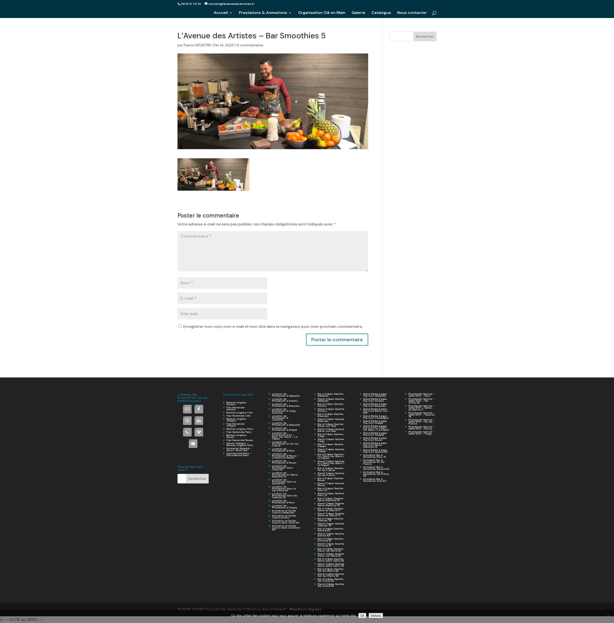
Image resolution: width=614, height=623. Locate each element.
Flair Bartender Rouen (239, 440)
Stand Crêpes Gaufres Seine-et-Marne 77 (331, 514)
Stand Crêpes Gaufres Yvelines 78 (331, 524)
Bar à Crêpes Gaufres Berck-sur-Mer (330, 425)
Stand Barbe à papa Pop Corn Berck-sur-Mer (376, 410)
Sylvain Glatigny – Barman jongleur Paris (239, 444)
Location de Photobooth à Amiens (285, 399)
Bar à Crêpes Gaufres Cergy (330, 435)
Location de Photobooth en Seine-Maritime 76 (285, 474)
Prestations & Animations (263, 13)
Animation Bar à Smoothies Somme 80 (376, 467)
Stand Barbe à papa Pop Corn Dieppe (375, 421)
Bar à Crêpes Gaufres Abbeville (330, 394)
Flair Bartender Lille (238, 415)
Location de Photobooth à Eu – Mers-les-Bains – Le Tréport (284, 435)
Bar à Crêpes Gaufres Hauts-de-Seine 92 (330, 549)
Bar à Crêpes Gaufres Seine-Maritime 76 (330, 499)
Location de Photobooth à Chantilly (280, 417)
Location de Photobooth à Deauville (286, 423)
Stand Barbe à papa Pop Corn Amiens (375, 399)
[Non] (608, 616)
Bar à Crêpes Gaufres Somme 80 (330, 529)
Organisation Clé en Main (321, 13)
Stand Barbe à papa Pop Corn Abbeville (375, 394)
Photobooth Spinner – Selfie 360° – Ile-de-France (421, 421)
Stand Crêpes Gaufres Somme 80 (331, 534)
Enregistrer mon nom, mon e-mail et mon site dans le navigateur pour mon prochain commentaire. (273, 326)
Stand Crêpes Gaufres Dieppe (331, 450)
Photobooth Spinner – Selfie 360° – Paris (421, 394)
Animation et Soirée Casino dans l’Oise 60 (285, 521)
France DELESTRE (197, 45)
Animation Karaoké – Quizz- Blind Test (239, 449)
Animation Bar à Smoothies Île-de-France (374, 461)
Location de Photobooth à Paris (283, 449)
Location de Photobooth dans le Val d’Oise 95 (284, 488)
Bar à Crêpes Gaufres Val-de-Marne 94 (330, 569)
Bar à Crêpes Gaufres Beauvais (330, 414)
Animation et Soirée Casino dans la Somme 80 (286, 527)
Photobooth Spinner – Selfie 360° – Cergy (421, 432)
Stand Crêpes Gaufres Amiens (331, 409)
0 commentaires (250, 45)
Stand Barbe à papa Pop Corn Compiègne (376, 416)
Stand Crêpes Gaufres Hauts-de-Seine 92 (331, 554)
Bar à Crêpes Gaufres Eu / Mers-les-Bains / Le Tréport (331, 456)
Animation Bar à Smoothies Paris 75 (374, 455)
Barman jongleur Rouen (236, 436)
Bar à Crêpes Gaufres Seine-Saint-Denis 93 (331, 559)
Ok (362, 615)
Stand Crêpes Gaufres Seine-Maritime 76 (331, 504)
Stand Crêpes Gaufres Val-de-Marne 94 (331, 574)
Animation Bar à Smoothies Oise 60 (374, 479)
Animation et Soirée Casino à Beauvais (284, 511)
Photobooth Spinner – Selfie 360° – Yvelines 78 (421, 414)
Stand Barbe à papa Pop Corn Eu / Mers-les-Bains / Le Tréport (376, 427)
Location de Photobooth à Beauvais (286, 404)
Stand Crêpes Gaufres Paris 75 (331, 494)
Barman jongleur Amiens (236, 403)
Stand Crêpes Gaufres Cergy (331, 440)
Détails (376, 615)
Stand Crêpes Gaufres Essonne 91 (331, 544)
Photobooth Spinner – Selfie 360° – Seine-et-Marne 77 (421, 407)
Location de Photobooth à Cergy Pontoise (284, 410)
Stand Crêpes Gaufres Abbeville (331, 399)
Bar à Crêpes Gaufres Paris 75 (330, 489)
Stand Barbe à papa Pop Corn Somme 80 (375, 450)
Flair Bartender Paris (238, 432)
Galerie (358, 13)
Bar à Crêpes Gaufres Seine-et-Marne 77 (330, 509)
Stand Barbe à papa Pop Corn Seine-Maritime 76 (375, 444)
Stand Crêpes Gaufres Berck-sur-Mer (331, 430)
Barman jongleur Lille (239, 412)
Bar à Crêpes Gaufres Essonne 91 (330, 539)
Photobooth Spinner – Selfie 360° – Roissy (421, 427)
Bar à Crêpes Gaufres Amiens (330, 404)
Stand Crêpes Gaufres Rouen (331, 484)
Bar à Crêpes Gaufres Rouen (330, 479)
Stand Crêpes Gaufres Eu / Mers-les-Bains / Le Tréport (331, 463)
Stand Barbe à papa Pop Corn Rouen (375, 438)
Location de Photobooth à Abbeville (286, 394)
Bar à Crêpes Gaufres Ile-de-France (330, 469)
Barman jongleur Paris (239, 428)
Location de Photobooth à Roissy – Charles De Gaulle (285, 455)
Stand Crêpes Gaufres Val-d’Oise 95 (331, 585)
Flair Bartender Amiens (235, 408)
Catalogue (381, 13)
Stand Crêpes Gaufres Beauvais (331, 420)
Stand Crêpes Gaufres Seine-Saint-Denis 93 (331, 564)
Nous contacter (412, 13)
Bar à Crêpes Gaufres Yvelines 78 (330, 519)
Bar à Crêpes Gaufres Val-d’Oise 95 (330, 579)
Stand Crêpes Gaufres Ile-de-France (331, 474)
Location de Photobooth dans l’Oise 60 (282, 467)
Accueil (221, 13)
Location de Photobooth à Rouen (284, 461)
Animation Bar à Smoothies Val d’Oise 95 (376, 473)
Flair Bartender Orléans (235, 424)
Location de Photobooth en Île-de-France (285, 443)
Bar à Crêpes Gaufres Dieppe (330, 445)
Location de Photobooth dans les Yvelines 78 (284, 495)
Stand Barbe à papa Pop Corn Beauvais (375, 404)
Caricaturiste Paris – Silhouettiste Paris (239, 454)
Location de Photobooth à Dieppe (284, 428)
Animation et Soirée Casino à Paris (284, 516)
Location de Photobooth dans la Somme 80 (284, 481)
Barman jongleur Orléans (236, 419)
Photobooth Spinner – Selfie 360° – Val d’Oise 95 (421, 400)
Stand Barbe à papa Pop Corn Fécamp (375, 433)
